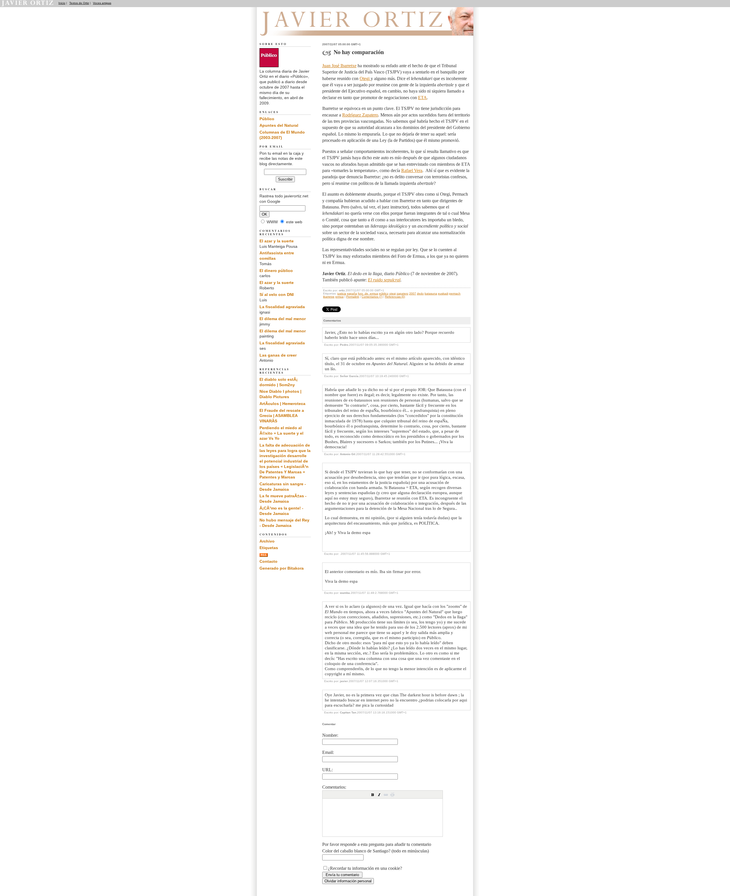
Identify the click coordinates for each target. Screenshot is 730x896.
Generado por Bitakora (281, 568)
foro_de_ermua (368, 293)
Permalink (352, 296)
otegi (392, 293)
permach (455, 293)
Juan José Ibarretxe (339, 65)
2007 (412, 293)
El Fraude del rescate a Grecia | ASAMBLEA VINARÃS (281, 415)
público (383, 293)
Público (266, 118)
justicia (341, 293)
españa (352, 293)
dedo (420, 293)
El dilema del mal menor (282, 318)
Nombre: (330, 735)
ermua (339, 296)
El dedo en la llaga (291, 29)
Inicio (61, 3)
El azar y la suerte (276, 241)
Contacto (268, 561)
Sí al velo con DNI (276, 294)
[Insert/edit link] (386, 794)
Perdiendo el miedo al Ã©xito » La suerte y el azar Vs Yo (281, 433)
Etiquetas (268, 547)
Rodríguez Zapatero (360, 114)
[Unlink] (392, 794)
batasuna (431, 293)
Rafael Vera (411, 170)
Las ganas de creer (278, 355)
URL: (327, 769)
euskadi (443, 293)
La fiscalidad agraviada (282, 306)
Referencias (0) (395, 296)
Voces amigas (102, 3)
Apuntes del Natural (278, 125)
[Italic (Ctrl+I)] (379, 794)
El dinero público (276, 270)
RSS (264, 555)
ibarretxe (328, 296)
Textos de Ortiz (79, 3)
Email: (328, 752)
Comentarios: (334, 787)
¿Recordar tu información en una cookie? (365, 868)
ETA (422, 97)
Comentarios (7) (372, 296)
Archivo (267, 541)
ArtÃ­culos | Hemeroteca (282, 403)
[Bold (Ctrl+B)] (373, 794)
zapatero (402, 293)
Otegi (365, 78)
